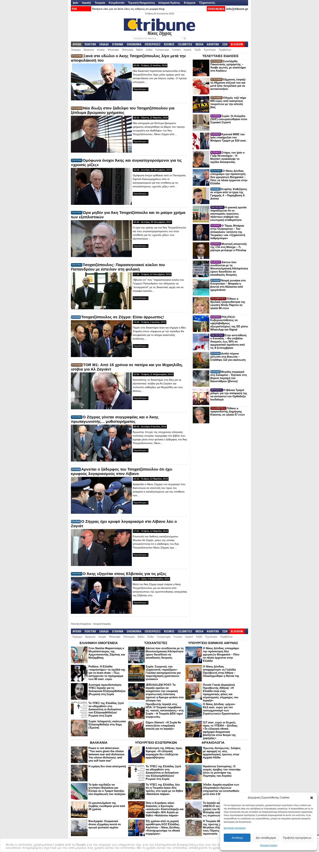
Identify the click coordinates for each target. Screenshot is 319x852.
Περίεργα (76, 49)
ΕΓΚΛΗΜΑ (117, 44)
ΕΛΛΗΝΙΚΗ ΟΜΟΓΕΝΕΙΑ (99, 643)
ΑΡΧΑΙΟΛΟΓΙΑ (213, 742)
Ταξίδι (197, 49)
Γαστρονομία (162, 49)
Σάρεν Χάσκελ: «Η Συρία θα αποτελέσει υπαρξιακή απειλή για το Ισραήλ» (163, 725)
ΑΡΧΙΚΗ (77, 44)
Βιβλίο (139, 49)
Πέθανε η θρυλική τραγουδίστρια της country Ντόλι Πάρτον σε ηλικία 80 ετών (227, 303)
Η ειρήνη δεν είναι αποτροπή (107, 766)
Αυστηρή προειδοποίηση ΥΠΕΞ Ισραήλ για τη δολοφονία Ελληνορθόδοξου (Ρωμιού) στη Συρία (107, 689)
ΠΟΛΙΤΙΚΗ (90, 44)
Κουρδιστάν (116, 2)
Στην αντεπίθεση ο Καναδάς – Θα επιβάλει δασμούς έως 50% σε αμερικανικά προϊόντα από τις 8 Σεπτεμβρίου (228, 341)
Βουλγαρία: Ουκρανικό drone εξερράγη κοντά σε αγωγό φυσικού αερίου (104, 824)
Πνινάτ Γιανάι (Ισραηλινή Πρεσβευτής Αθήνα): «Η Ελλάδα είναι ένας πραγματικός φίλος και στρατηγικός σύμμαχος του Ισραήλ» (220, 692)
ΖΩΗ (224, 44)
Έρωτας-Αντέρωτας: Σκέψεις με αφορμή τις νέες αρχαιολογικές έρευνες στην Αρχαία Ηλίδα (222, 752)
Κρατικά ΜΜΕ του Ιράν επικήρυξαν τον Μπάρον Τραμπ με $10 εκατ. (228, 137)
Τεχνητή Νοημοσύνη (141, 2)
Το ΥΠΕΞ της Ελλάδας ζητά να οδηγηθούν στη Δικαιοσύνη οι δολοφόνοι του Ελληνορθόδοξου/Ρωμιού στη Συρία (106, 709)
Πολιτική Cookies (268, 845)
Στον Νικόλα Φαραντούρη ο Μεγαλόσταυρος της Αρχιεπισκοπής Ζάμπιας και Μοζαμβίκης (106, 653)
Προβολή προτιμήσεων (297, 837)
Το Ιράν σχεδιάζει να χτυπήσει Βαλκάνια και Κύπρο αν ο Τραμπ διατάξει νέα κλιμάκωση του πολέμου (107, 789)
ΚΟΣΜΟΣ (169, 44)
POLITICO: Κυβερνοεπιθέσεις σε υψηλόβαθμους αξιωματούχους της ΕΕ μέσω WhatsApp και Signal (229, 323)
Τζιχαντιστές (207, 2)
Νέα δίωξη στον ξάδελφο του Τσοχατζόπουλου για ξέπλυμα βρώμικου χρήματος (122, 110)
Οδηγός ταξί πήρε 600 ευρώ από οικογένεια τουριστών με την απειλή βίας (228, 102)
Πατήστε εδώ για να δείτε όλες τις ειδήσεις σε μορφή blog (128, 8)
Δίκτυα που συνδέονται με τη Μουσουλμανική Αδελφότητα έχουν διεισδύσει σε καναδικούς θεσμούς (229, 268)
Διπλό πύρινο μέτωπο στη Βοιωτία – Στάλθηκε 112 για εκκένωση (228, 356)
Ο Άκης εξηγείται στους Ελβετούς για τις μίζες (124, 574)
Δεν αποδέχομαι (266, 837)
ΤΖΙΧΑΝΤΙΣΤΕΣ (155, 643)
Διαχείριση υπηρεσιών (235, 828)
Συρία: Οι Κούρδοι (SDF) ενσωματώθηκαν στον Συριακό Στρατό (228, 119)
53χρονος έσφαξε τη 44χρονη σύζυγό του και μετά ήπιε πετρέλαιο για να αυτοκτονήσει (228, 84)
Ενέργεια (189, 2)
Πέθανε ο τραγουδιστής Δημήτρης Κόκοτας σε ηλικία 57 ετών (227, 411)
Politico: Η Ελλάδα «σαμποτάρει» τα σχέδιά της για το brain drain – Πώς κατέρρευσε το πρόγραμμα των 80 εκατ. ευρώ (106, 673)
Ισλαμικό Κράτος (169, 2)
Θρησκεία (89, 49)
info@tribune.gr (237, 9)
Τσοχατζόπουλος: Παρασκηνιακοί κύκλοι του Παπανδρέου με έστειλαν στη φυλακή (118, 267)
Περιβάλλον (225, 49)
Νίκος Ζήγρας (160, 33)
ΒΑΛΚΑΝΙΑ (98, 742)
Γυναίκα (176, 49)
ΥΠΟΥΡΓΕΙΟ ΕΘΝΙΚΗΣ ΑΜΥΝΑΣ (213, 643)
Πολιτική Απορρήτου (81, 624)
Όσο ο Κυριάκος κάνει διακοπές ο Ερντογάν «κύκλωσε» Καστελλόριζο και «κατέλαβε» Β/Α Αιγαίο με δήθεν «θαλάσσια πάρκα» (164, 809)
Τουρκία (100, 2)
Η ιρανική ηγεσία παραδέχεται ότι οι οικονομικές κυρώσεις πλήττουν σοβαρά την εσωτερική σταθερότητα (228, 213)
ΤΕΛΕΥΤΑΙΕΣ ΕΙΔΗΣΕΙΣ (220, 56)
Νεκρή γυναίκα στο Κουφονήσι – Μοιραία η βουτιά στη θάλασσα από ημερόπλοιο (228, 285)
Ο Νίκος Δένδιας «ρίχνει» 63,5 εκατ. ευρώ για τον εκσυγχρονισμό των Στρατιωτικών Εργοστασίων (221, 709)
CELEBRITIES (185, 44)
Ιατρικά (187, 49)
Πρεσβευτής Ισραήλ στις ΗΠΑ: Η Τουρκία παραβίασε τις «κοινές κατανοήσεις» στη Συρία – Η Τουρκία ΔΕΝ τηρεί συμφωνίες (164, 710)
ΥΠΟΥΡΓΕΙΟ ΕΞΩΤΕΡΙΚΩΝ (156, 742)
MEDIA (199, 44)
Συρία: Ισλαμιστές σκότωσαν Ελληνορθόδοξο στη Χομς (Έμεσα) (107, 724)
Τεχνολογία (210, 49)
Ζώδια (149, 49)
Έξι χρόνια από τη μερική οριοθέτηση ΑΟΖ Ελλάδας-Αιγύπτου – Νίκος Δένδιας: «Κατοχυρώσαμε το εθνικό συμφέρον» (163, 827)
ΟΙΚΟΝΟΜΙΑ (134, 44)
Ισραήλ (86, 2)
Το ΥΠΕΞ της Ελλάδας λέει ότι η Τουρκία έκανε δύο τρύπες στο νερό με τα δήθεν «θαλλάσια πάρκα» (164, 789)
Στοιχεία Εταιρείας (102, 624)
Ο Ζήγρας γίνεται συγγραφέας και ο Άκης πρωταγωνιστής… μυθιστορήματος (115, 419)
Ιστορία (101, 49)
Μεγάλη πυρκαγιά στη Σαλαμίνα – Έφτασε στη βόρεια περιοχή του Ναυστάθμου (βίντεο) (228, 376)
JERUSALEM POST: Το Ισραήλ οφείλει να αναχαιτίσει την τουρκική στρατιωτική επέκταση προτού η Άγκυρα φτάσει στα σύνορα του (164, 692)
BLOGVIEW (237, 44)
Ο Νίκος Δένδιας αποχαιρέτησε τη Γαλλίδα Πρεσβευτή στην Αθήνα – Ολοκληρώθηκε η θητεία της (221, 671)
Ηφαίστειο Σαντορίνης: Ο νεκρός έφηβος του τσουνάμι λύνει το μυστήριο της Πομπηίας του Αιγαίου (222, 771)
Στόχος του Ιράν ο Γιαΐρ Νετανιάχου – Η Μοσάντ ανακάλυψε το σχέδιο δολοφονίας (227, 157)
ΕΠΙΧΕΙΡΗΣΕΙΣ (153, 44)
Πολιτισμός (127, 49)
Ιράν (75, 2)
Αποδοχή (237, 837)
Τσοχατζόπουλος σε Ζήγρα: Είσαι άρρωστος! (122, 317)
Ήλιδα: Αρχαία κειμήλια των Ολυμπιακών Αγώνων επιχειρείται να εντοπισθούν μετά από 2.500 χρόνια (221, 789)
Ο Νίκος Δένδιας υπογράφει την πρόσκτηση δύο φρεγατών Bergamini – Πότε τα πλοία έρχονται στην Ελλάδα (228, 177)
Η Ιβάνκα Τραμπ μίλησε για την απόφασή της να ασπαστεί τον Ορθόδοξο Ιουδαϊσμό (228, 394)
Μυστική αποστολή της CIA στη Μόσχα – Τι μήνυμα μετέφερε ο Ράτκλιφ (228, 247)
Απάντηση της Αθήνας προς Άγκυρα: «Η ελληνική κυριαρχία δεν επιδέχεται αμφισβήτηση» (164, 752)
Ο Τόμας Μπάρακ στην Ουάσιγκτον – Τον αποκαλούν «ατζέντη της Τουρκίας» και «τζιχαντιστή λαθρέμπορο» (227, 232)
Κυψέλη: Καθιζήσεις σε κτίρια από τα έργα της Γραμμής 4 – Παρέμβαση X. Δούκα (228, 193)
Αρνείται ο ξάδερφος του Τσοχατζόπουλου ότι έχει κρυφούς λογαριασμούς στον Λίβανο (121, 471)
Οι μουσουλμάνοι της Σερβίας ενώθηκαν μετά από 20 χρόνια (106, 806)
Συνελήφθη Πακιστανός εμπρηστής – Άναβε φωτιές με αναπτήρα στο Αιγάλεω (228, 66)
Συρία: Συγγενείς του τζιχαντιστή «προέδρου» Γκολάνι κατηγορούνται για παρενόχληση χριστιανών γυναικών (163, 673)
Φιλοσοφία (113, 49)
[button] (311, 798)
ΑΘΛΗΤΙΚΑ (213, 44)
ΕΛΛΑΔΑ (104, 44)
